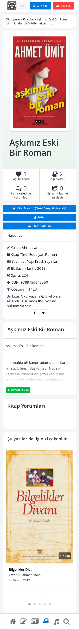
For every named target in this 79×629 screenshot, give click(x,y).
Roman (51, 254)
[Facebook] (34, 312)
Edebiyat (36, 254)
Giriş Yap (42, 6)
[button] (29, 604)
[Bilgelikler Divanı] (39, 506)
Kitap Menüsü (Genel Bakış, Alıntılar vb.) (41, 208)
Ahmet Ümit (32, 247)
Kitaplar (28, 19)
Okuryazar (13, 19)
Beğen (41, 217)
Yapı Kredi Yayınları (42, 261)
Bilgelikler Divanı (22, 569)
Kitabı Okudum (41, 226)
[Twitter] (43, 312)
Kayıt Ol (65, 6)
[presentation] (38, 599)
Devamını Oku (20, 390)
